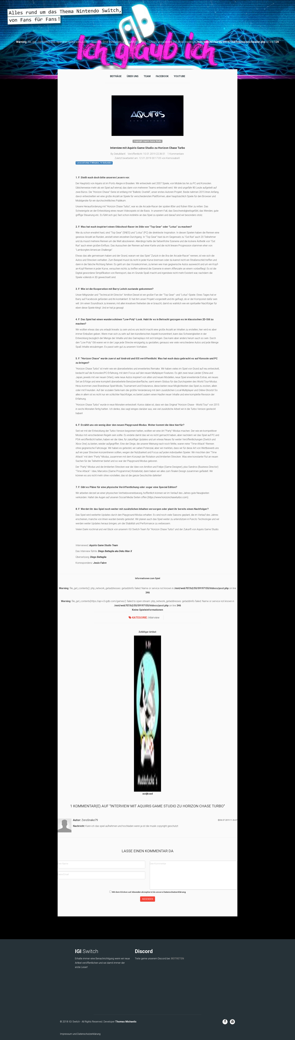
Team (147, 76)
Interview (153, 617)
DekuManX (120, 153)
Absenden (147, 899)
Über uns (132, 76)
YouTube (179, 76)
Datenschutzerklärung (174, 892)
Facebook (162, 76)
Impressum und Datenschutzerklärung (80, 1033)
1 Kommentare (175, 153)
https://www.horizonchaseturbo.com (167, 497)
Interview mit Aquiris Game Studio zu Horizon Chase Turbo (147, 147)
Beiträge (116, 76)
